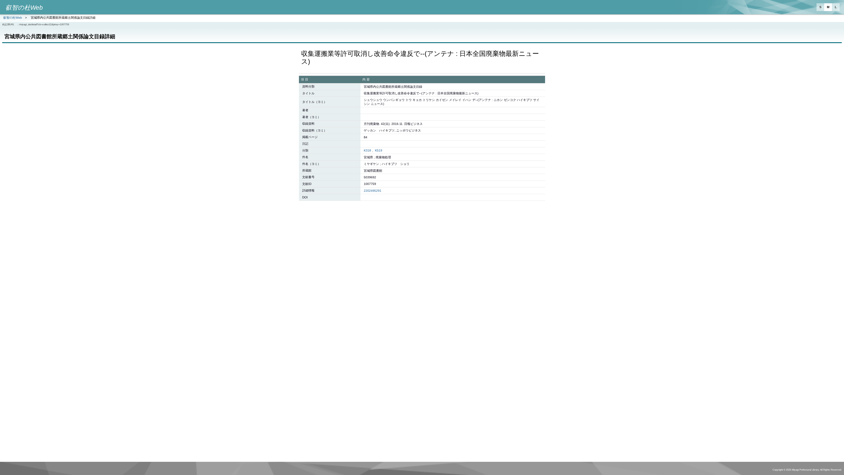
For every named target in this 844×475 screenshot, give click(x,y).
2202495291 (372, 190)
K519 (378, 150)
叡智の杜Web (12, 17)
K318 (367, 150)
